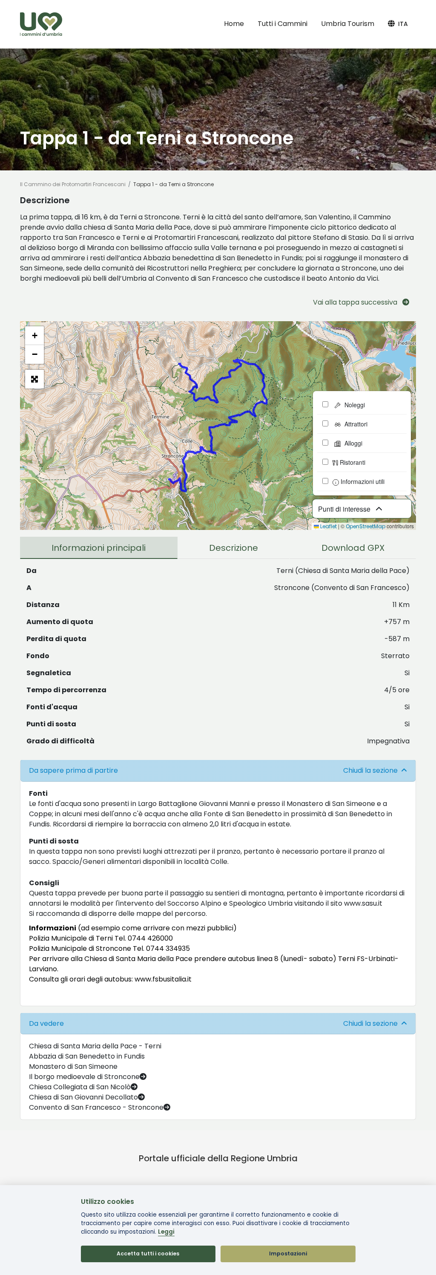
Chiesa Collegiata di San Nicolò (80, 1087)
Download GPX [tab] (352, 548)
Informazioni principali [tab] (99, 548)
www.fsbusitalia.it (163, 979)
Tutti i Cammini (282, 24)
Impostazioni (288, 1253)
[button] (34, 335)
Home (234, 24)
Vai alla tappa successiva (356, 302)
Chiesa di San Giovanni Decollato (83, 1097)
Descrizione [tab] (233, 548)
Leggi (166, 1232)
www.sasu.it (363, 903)
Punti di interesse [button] (345, 509)
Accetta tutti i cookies (148, 1253)
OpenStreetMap (365, 526)
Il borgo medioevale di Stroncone (84, 1077)
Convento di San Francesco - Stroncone (96, 1107)
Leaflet (328, 526)
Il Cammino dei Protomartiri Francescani (73, 184)
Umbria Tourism (347, 24)
